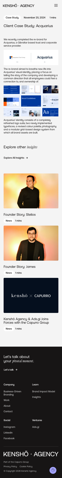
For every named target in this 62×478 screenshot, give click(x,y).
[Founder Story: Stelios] (31, 198)
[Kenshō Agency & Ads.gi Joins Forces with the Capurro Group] (31, 304)
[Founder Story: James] (31, 250)
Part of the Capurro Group (16, 462)
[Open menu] (56, 5)
